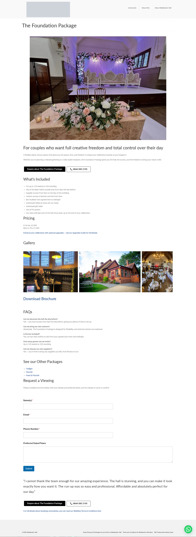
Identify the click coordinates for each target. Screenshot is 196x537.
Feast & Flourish (32, 369)
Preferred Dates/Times (34, 436)
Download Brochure (39, 292)
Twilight (29, 362)
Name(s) (28, 393)
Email (26, 408)
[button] (50, 264)
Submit (28, 462)
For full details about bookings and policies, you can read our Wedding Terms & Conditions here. (62, 504)
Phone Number (31, 422)
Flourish (29, 365)
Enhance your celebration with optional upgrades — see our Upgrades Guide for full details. (60, 226)
